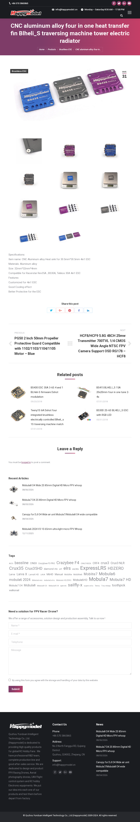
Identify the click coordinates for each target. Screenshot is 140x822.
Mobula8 (30, 585)
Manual (59, 574)
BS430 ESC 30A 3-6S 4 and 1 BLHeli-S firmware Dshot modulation (47, 392)
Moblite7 (90, 574)
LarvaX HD (34, 574)
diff (60, 569)
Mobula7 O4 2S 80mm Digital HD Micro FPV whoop (49, 500)
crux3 (105, 563)
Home (41, 49)
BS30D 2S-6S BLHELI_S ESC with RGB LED (112, 412)
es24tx (75, 569)
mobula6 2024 (19, 580)
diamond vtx (51, 568)
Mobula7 (98, 579)
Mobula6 (107, 574)
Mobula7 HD (120, 579)
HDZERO (116, 568)
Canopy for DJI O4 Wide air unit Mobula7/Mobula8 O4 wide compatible (59, 514)
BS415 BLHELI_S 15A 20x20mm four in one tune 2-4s (112, 392)
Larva (12, 574)
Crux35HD (33, 568)
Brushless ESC (65, 49)
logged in (26, 462)
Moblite (68, 574)
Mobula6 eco (37, 580)
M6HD (50, 574)
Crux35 (16, 568)
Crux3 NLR (117, 563)
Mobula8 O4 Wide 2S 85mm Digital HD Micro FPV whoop (52, 485)
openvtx (63, 586)
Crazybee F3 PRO (46, 563)
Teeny (97, 586)
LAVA (42, 575)
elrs (67, 568)
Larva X (22, 574)
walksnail (14, 590)
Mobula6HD (80, 580)
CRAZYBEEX (86, 563)
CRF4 (96, 563)
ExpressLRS (93, 568)
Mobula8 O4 (54, 586)
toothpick (118, 585)
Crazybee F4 (68, 563)
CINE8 (33, 563)
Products (52, 49)
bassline (22, 563)
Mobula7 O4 (15, 585)
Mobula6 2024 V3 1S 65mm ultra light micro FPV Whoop (52, 529)
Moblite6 (77, 574)
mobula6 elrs (49, 580)
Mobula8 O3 (42, 586)
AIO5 (11, 563)
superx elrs (88, 586)
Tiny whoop (105, 586)
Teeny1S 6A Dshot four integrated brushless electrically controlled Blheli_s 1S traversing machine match (47, 417)
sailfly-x (75, 585)
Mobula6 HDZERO (63, 580)
